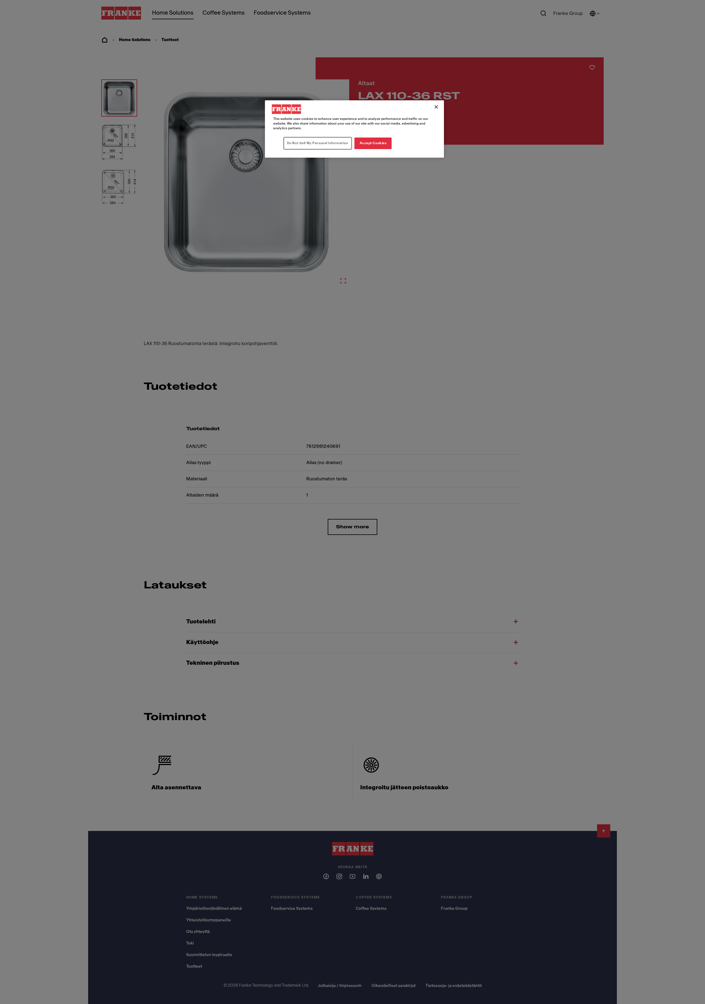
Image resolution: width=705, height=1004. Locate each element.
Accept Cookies (373, 143)
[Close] (436, 107)
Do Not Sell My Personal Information (317, 143)
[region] (354, 129)
